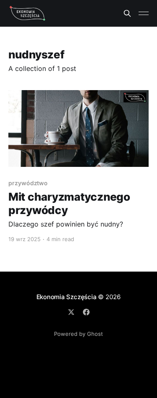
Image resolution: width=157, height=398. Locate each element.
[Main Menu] (143, 13)
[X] (71, 312)
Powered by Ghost (78, 333)
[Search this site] (127, 13)
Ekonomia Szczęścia (66, 297)
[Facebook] (86, 312)
